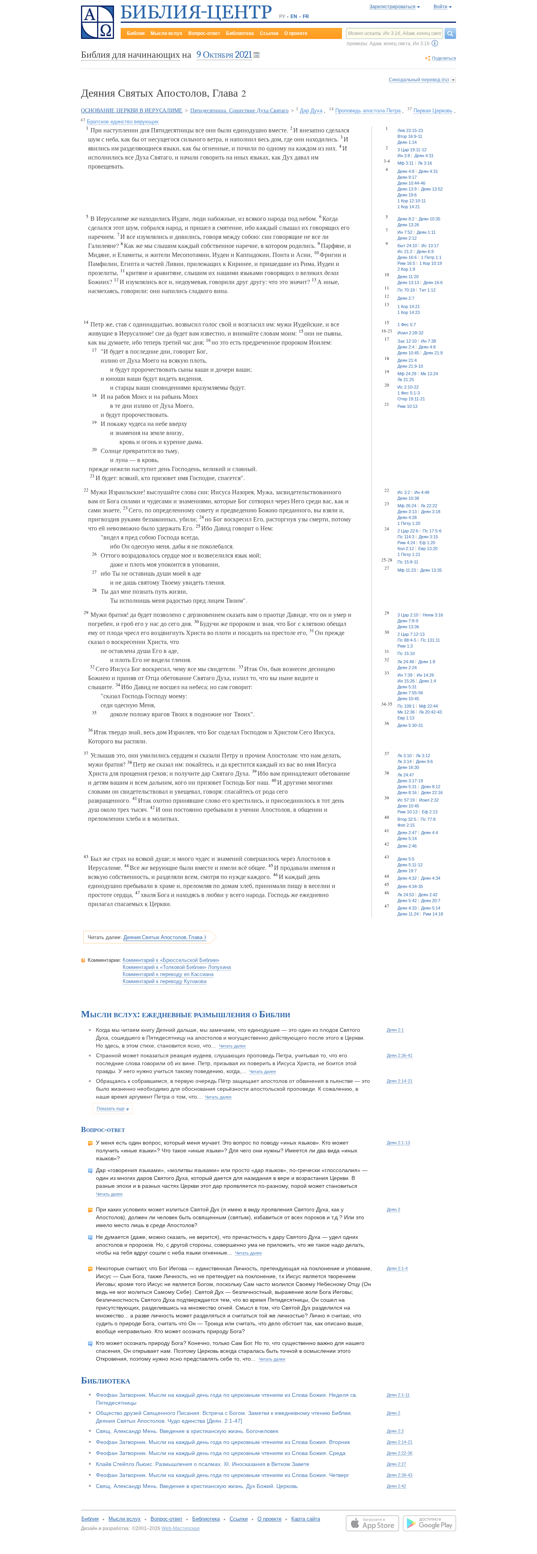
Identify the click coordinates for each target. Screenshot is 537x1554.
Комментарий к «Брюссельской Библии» (171, 960)
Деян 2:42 (396, 1486)
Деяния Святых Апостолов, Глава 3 (164, 937)
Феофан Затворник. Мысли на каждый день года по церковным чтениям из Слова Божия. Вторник (223, 1442)
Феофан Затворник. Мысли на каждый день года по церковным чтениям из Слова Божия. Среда (221, 1453)
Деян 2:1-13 (398, 1142)
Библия (136, 33)
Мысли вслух (166, 33)
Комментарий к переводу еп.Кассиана (168, 974)
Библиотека (240, 33)
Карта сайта (305, 1519)
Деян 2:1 (395, 1029)
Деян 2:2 (395, 1431)
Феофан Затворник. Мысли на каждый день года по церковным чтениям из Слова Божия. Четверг (222, 1475)
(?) (435, 43)
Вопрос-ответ (204, 33)
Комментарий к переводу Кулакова (164, 981)
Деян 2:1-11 (398, 1395)
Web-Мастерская (181, 1528)
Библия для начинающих (130, 54)
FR (306, 16)
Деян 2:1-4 (397, 1268)
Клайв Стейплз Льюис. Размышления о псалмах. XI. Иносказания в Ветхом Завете (202, 1464)
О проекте (295, 33)
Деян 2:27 (396, 1464)
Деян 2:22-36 (399, 1453)
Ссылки (269, 33)
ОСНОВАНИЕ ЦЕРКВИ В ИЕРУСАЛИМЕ (131, 111)
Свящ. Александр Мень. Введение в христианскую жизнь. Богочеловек (187, 1431)
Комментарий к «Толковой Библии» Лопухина (177, 967)
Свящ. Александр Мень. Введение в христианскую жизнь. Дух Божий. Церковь (197, 1486)
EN (294, 16)
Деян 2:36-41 (399, 1055)
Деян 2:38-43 (399, 1475)
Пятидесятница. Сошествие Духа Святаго (239, 111)
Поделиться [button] (444, 58)
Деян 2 (393, 1209)
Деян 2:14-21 (399, 1081)
